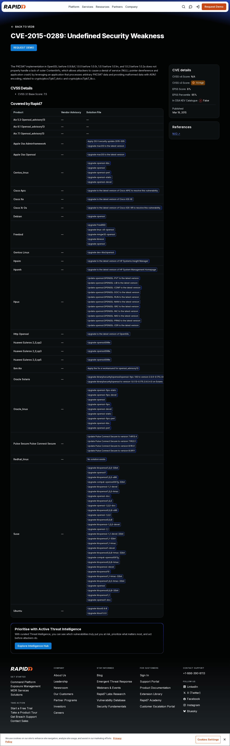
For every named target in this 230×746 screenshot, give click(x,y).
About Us (60, 675)
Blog (100, 675)
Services (87, 6)
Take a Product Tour (24, 712)
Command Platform (23, 682)
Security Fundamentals (111, 706)
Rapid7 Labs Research (111, 694)
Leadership (61, 681)
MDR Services (20, 690)
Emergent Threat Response (114, 681)
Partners (117, 6)
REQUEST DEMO (23, 47)
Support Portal (149, 681)
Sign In (144, 675)
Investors (60, 706)
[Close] (224, 739)
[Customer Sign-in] (198, 7)
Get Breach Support (24, 716)
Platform (74, 6)
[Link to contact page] (191, 7)
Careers (59, 712)
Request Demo (214, 6)
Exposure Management (25, 686)
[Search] (183, 7)
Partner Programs (65, 700)
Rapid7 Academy (150, 700)
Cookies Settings (208, 739)
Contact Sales (19, 721)
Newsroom (61, 687)
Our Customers (63, 694)
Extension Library (151, 694)
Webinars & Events (109, 687)
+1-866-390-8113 (194, 673)
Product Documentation (155, 687)
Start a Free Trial (21, 708)
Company (131, 6)
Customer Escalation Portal (157, 706)
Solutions (17, 694)
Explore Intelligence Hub (33, 645)
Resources (102, 6)
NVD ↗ (176, 133)
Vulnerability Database (111, 700)
